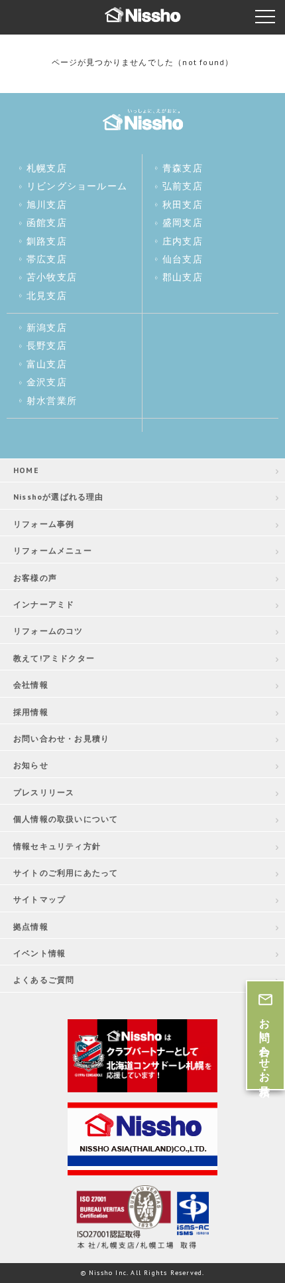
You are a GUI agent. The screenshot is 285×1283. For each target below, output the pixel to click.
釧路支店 (47, 241)
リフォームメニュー (52, 550)
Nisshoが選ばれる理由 (58, 497)
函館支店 (47, 223)
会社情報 (30, 685)
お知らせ (30, 765)
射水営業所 (52, 401)
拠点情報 (30, 927)
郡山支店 (182, 277)
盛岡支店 (182, 223)
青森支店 (182, 168)
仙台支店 (182, 259)
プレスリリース (43, 792)
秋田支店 (182, 205)
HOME (26, 470)
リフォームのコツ (48, 631)
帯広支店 (47, 259)
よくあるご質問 (43, 980)
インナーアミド (43, 604)
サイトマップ (39, 899)
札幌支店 (47, 168)
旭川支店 (47, 205)
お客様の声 (35, 578)
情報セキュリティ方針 (57, 846)
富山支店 (47, 364)
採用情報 (30, 712)
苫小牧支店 (52, 277)
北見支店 (47, 296)
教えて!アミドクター (54, 658)
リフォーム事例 (43, 524)
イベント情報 (39, 953)
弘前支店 (182, 186)
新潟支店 (47, 328)
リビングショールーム (77, 186)
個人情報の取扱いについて (65, 819)
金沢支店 (47, 382)
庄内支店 (182, 241)
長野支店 (47, 345)
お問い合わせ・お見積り (61, 738)
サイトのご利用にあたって (65, 873)
